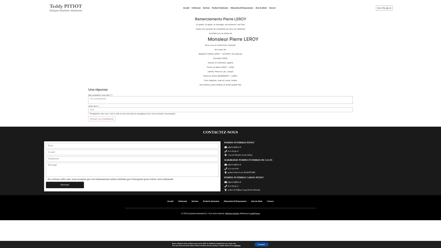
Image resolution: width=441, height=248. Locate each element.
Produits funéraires (220, 8)
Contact (272, 8)
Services (206, 8)
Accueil (186, 8)
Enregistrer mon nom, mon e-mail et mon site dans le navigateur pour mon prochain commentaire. (133, 114)
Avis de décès (261, 8)
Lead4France (254, 213)
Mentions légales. (232, 213)
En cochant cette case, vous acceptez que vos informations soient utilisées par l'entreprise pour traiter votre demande (110, 179)
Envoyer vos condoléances (102, 119)
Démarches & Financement (241, 8)
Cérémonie (196, 8)
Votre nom (93, 106)
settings (237, 245)
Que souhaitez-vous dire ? (100, 95)
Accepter (261, 244)
